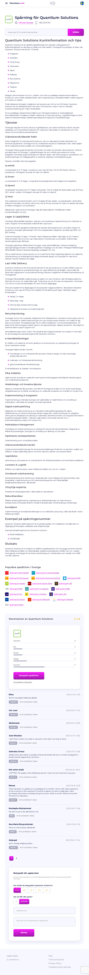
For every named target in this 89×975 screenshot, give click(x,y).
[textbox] (44, 32)
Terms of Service (56, 960)
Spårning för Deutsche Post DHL (48, 578)
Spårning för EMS (16, 589)
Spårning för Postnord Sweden (47, 573)
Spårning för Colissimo (38, 594)
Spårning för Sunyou (17, 599)
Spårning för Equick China (42, 583)
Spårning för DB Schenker (19, 573)
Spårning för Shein (16, 605)
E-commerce (13, 960)
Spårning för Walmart (65, 599)
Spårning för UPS (65, 583)
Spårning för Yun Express (39, 589)
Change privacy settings (60, 967)
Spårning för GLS (16, 594)
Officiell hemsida (26, 23)
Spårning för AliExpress (41, 599)
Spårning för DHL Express (19, 578)
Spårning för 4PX (60, 594)
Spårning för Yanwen (17, 583)
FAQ (50, 956)
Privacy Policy (55, 963)
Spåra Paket (12, 956)
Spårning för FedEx (63, 589)
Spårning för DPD (73, 578)
